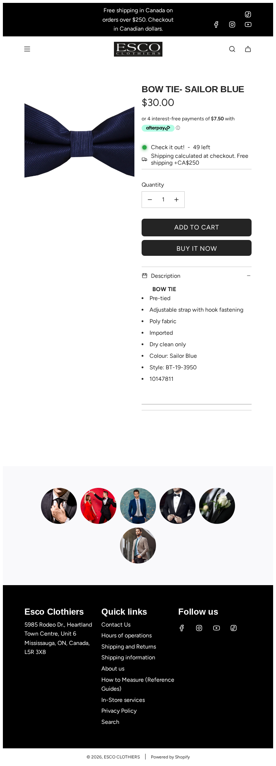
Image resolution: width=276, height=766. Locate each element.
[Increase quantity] (176, 200)
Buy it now (196, 249)
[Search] (232, 49)
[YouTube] (248, 24)
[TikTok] (248, 14)
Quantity (153, 184)
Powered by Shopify (170, 757)
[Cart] (248, 49)
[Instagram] (232, 24)
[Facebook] (216, 24)
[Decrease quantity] (150, 200)
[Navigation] (27, 49)
